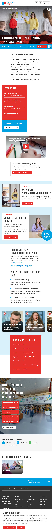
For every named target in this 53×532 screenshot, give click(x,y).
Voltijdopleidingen (12, 8)
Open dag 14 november (9, 407)
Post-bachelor (30, 504)
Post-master (30, 509)
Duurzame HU (43, 506)
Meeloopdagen (7, 412)
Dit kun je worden (10, 237)
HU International (43, 499)
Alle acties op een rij (11, 127)
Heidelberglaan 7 (28, 352)
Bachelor (11, 42)
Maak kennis (41, 46)
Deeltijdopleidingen (6, 503)
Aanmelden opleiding (8, 416)
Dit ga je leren (26, 203)
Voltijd (5, 42)
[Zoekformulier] (40, 3)
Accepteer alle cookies (9, 527)
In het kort (3, 46)
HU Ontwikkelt (43, 504)
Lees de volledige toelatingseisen (21, 266)
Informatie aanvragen (9, 402)
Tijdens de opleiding (13, 46)
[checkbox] (49, 9)
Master (16, 504)
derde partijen (16, 515)
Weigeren (21, 527)
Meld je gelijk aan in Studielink (20, 172)
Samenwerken (5, 508)
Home (3, 8)
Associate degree (19, 499)
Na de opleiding (24, 46)
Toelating (32, 46)
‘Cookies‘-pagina (23, 523)
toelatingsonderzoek (16, 262)
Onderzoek (4, 506)
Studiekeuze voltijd (19, 506)
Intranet (41, 509)
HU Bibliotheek (43, 502)
